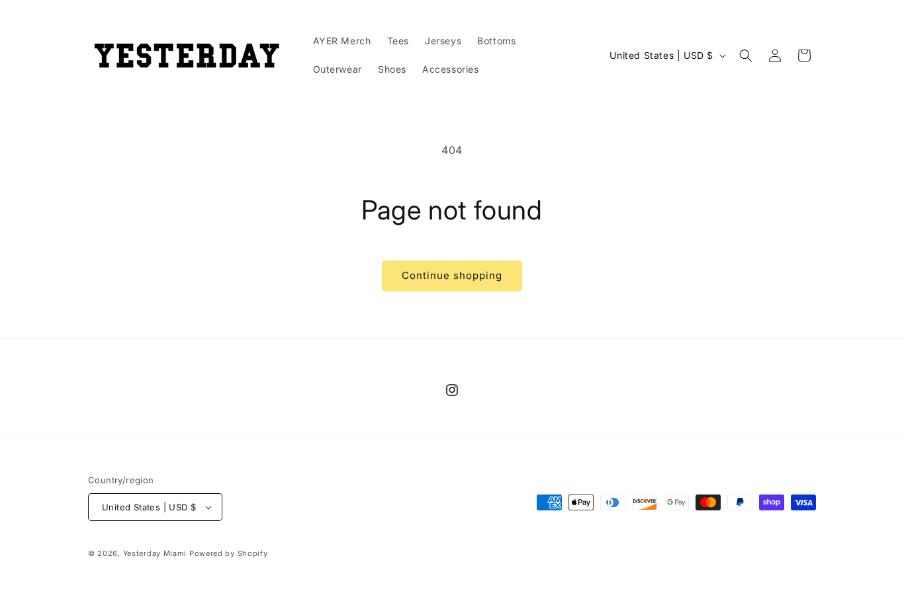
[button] (745, 55)
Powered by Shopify (228, 553)
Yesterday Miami (155, 553)
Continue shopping (452, 275)
